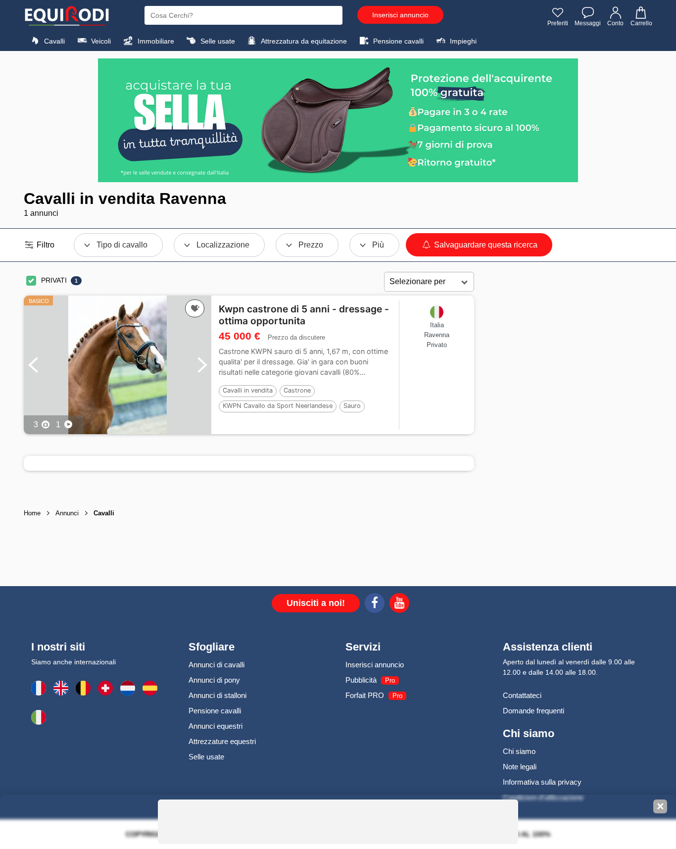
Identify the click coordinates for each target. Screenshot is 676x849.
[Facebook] (375, 604)
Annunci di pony (214, 680)
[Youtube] (399, 604)
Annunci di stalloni (217, 695)
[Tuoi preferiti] (194, 308)
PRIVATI (54, 280)
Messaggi (588, 23)
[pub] (338, 120)
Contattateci (522, 695)
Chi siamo (519, 751)
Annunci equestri (215, 726)
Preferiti (557, 23)
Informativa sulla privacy (542, 782)
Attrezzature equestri (222, 741)
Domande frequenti (533, 710)
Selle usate (216, 41)
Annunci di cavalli (216, 664)
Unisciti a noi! (316, 603)
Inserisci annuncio (400, 15)
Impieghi (462, 41)
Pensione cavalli (397, 41)
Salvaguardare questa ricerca (484, 245)
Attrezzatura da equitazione (303, 41)
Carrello (641, 23)
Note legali (519, 766)
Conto (615, 23)
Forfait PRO (364, 695)
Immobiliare (155, 41)
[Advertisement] (563, 427)
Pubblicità (361, 680)
